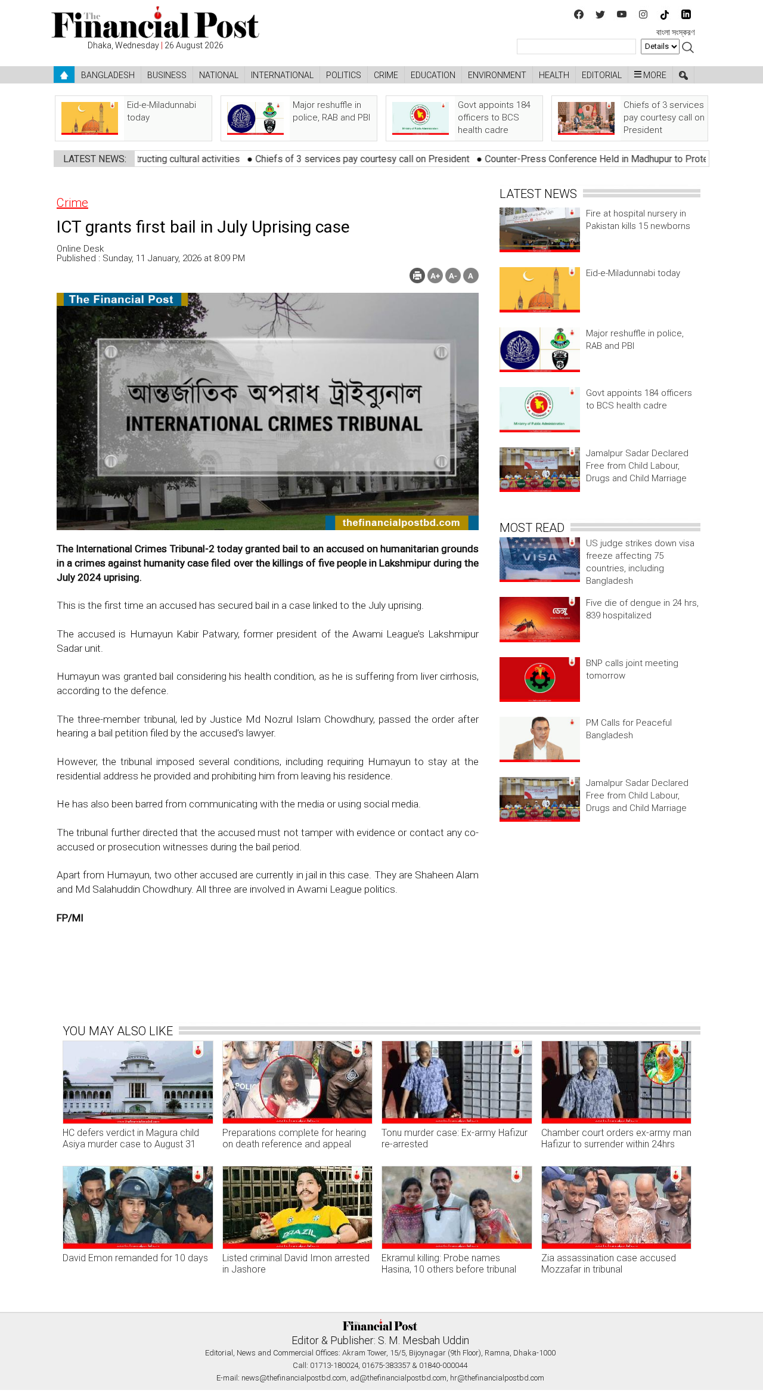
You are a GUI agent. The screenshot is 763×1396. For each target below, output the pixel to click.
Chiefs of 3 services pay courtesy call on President (312, 159)
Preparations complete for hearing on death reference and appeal (294, 1138)
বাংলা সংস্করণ (675, 32)
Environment (497, 75)
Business (167, 75)
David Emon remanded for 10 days (135, 1258)
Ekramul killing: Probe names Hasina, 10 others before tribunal (449, 1263)
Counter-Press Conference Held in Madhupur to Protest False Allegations (588, 159)
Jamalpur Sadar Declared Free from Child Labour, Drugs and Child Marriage (637, 466)
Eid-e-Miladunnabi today (633, 273)
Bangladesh (108, 75)
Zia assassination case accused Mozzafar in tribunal (608, 1263)
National (218, 75)
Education (433, 75)
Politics (343, 75)
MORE (653, 75)
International (282, 75)
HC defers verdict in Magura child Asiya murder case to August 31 (131, 1138)
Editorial (602, 75)
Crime (386, 75)
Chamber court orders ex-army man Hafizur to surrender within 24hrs (616, 1138)
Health (554, 75)
